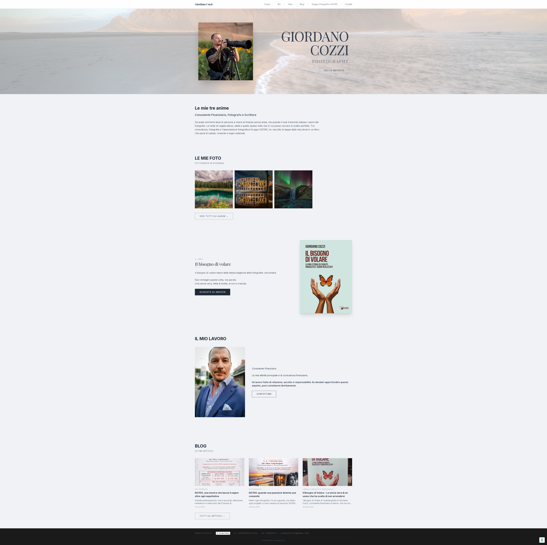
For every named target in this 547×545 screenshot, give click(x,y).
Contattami (264, 394)
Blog (302, 4)
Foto (290, 4)
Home (267, 4)
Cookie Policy (224, 533)
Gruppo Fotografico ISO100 (324, 4)
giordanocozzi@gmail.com (295, 533)
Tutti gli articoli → (212, 516)
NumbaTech (279, 540)
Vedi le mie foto (334, 70)
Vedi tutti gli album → (214, 216)
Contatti (348, 4)
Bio (279, 4)
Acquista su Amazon (212, 292)
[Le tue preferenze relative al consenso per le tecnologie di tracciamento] (542, 540)
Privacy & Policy (203, 533)
